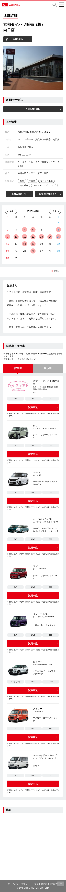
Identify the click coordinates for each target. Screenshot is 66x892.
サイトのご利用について (46, 884)
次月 (55, 211)
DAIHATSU (23, 4)
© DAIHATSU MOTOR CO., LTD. (33, 888)
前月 (12, 211)
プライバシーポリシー (19, 884)
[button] (54, 5)
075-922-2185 (25, 147)
